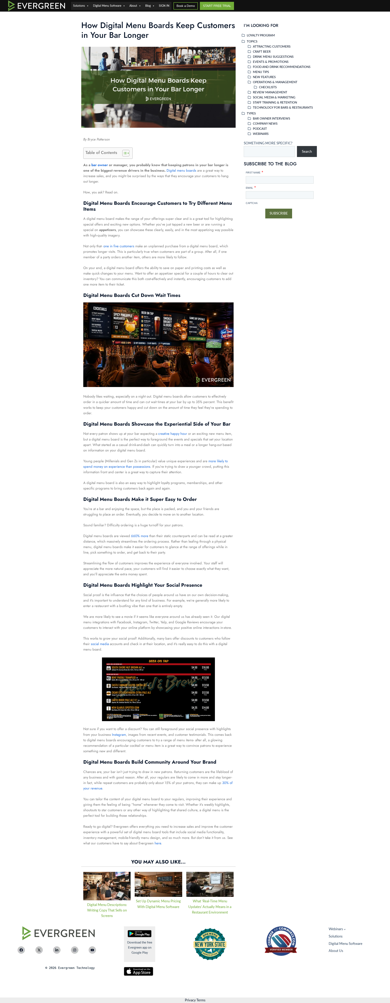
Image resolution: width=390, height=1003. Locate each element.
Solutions (79, 5)
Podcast (260, 128)
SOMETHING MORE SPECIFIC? (268, 143)
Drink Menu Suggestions (273, 56)
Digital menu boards (181, 170)
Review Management (270, 92)
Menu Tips (261, 72)
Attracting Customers (271, 46)
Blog (148, 5)
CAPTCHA (252, 203)
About (133, 5)
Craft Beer (262, 51)
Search (307, 151)
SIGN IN (164, 5)
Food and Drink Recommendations (281, 67)
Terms (200, 1000)
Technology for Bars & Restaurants (283, 107)
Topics (252, 41)
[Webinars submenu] (345, 929)
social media (100, 643)
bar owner (99, 164)
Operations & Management (275, 82)
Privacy (190, 1000)
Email (251, 186)
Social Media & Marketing (274, 97)
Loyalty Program (261, 35)
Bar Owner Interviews (271, 118)
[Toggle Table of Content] (123, 153)
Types (251, 113)
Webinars (261, 133)
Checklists (268, 87)
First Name (254, 171)
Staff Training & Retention (275, 102)
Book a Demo (186, 6)
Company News (265, 123)
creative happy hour (172, 433)
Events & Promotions (270, 61)
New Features (264, 77)
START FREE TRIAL (217, 6)
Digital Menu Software (107, 5)
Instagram (119, 734)
